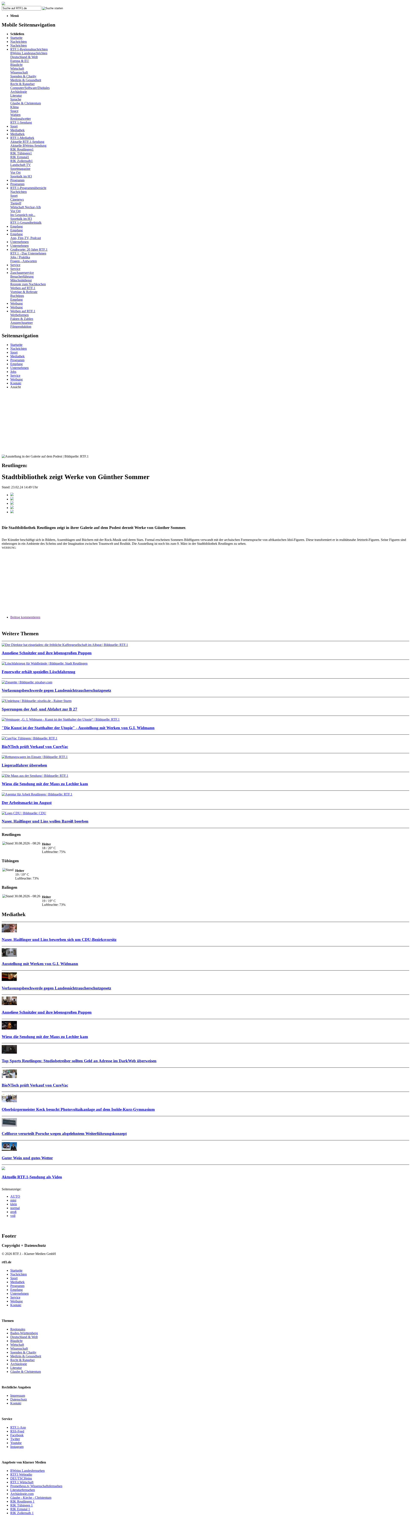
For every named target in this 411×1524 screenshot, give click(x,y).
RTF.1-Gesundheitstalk (26, 222)
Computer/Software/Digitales (30, 88)
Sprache (15, 99)
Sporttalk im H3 (21, 176)
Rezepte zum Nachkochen (28, 284)
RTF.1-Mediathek (22, 138)
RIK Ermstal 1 (20, 1509)
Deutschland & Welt (24, 57)
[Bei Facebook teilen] (12, 495)
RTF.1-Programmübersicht (28, 188)
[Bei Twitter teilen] (12, 499)
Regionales (17, 1329)
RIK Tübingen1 (21, 153)
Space (14, 111)
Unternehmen (19, 242)
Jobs (13, 371)
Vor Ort (15, 172)
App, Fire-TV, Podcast (25, 238)
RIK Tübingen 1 (21, 1505)
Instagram (17, 1446)
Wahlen (15, 115)
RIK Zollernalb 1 (22, 1513)
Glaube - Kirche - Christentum (30, 1497)
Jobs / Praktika (20, 257)
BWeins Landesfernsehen (27, 1470)
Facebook (17, 1435)
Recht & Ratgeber (22, 84)
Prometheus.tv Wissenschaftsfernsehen (36, 1486)
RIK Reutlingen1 (22, 149)
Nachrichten (18, 41)
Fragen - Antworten (23, 261)
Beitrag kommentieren (25, 617)
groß (13, 1212)
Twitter (15, 1439)
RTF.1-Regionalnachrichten (29, 49)
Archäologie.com (22, 1494)
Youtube (16, 1443)
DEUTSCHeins (21, 1478)
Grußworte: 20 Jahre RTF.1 (29, 249)
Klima (14, 107)
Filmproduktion (20, 326)
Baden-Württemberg (24, 1333)
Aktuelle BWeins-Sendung (28, 145)
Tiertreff (15, 203)
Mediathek (17, 130)
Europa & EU (19, 61)
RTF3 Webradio (21, 1474)
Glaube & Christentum (25, 103)
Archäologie (18, 91)
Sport (14, 126)
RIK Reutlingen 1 (22, 1501)
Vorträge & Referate (23, 292)
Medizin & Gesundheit (25, 80)
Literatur (16, 95)
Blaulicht (16, 65)
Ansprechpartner (21, 322)
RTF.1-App (18, 1427)
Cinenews (17, 199)
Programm (17, 180)
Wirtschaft (17, 68)
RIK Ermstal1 (19, 157)
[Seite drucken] (12, 512)
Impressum (17, 1395)
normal (15, 1208)
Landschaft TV (20, 165)
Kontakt (15, 383)
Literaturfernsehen (22, 1490)
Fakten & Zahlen (21, 319)
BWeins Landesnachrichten (28, 53)
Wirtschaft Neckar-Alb (25, 207)
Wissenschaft (19, 72)
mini (13, 1200)
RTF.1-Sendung (21, 122)
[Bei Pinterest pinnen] (12, 507)
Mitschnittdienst (21, 280)
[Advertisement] (205, 422)
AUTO (15, 1196)
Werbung (16, 303)
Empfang (16, 226)
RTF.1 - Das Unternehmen (28, 253)
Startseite (16, 38)
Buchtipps (17, 296)
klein (13, 1204)
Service (15, 265)
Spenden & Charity (23, 76)
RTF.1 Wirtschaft (21, 1482)
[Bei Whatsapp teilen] (12, 503)
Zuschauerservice (22, 272)
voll (12, 1215)
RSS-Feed (17, 1431)
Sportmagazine (20, 168)
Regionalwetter (20, 118)
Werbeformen (19, 315)
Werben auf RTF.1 (22, 288)
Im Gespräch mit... (22, 215)
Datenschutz (18, 1399)
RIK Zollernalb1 (21, 161)
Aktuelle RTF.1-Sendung (27, 142)
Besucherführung (22, 276)
